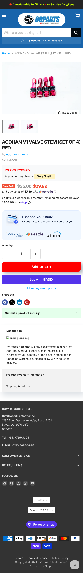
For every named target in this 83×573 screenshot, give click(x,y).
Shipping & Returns (18, 386)
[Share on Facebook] (5, 302)
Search (19, 558)
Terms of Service (37, 558)
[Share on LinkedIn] (19, 302)
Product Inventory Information (25, 374)
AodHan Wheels (17, 154)
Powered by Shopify (41, 566)
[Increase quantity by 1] (36, 254)
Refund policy (60, 558)
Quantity (7, 245)
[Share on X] (12, 302)
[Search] (76, 32)
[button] (11, 126)
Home (6, 53)
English (39, 499)
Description (14, 330)
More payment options (41, 288)
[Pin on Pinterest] (27, 302)
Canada (39, 510)
